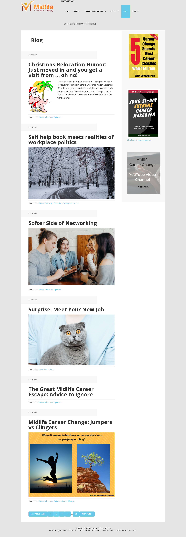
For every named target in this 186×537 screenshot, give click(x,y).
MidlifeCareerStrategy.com (100, 528)
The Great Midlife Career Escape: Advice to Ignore (61, 391)
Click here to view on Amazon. (139, 140)
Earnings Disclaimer (92, 531)
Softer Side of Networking (62, 223)
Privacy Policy (122, 531)
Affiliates (133, 531)
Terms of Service (108, 531)
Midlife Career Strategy (37, 6)
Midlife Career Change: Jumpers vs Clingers (70, 424)
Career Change (68, 501)
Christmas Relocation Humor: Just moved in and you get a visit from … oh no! (67, 70)
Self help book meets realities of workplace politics (71, 139)
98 (77, 515)
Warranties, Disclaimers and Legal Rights (65, 531)
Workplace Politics (70, 203)
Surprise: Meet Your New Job (66, 309)
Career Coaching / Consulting (50, 203)
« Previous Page (38, 515)
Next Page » (87, 515)
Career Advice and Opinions (50, 117)
